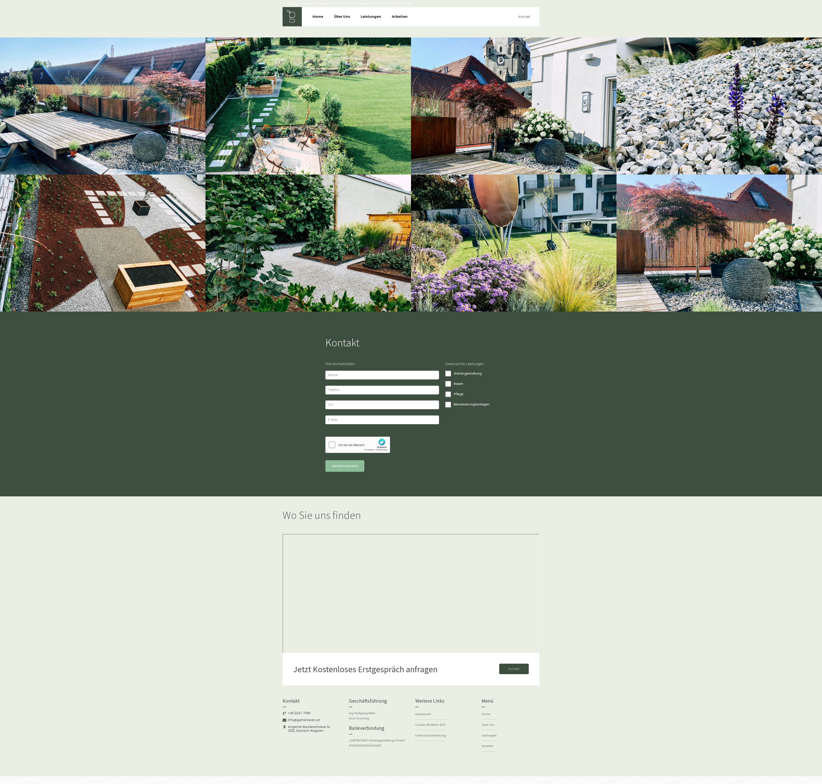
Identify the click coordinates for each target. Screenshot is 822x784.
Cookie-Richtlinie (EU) (430, 725)
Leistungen (371, 16)
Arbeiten (400, 16)
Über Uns (342, 16)
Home (318, 16)
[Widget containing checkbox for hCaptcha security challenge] (357, 445)
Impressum (423, 714)
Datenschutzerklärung (430, 735)
